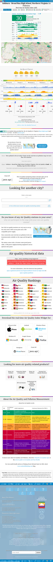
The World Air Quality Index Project (42, 499)
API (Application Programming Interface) (11, 521)
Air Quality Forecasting (7, 518)
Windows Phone (40, 325)
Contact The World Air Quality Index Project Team (13, 500)
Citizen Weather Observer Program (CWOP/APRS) (26, 533)
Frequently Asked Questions (11, 513)
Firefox (41, 336)
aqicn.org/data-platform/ (26, 273)
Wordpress (19, 347)
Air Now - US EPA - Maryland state (26, 537)
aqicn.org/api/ (42, 181)
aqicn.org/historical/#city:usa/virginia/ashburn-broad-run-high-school (26, 270)
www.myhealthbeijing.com (25, 466)
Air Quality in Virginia (26, 534)
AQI (25, 13)
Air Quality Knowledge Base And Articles (11, 507)
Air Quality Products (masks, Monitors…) (11, 520)
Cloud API (33, 347)
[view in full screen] (40, 14)
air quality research (8, 505)
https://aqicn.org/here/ (26, 161)
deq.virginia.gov (43, 131)
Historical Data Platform (7, 522)
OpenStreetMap (44, 62)
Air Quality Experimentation (8, 509)
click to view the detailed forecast (26, 125)
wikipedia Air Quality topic (41, 457)
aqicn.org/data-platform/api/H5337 (32, 180)
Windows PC (12, 336)
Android (26, 325)
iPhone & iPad (12, 325)
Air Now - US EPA (26, 536)
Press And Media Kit (6, 501)
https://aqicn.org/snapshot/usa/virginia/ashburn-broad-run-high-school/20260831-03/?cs (26, 168)
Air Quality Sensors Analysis (8, 510)
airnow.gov (21, 132)
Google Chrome (26, 336)
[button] (21, 48)
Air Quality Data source (7, 516)
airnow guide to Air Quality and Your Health (27, 460)
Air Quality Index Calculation (9, 517)
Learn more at (42, 145)
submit (38, 552)
